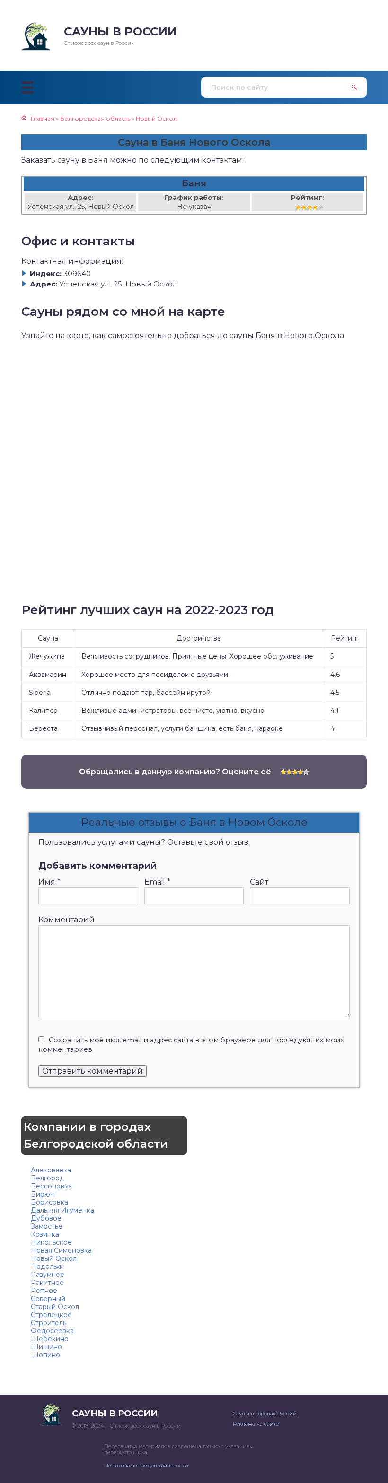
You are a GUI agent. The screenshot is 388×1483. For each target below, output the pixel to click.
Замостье (46, 1226)
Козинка (45, 1234)
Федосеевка (52, 1331)
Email (157, 881)
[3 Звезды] (309, 207)
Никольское (51, 1242)
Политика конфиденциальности (146, 1465)
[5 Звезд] (321, 207)
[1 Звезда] (298, 207)
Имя (49, 881)
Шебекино (50, 1339)
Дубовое (46, 1218)
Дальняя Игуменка (62, 1210)
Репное (44, 1290)
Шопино (45, 1355)
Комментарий (66, 919)
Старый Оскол (55, 1306)
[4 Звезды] (315, 207)
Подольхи (47, 1266)
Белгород (47, 1178)
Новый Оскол (54, 1258)
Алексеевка (51, 1170)
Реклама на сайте (256, 1424)
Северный (48, 1298)
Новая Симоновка (61, 1250)
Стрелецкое (51, 1314)
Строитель (48, 1322)
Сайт (259, 881)
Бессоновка (51, 1186)
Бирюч (42, 1194)
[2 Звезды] (304, 207)
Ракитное (47, 1282)
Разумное (47, 1274)
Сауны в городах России (265, 1413)
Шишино (46, 1347)
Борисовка (49, 1202)
